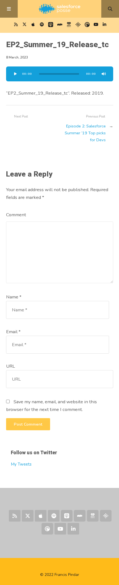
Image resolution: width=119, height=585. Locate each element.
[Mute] (104, 73)
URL (10, 366)
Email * (13, 331)
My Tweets (21, 464)
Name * (13, 297)
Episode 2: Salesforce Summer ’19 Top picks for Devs (85, 133)
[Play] (15, 73)
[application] (59, 73)
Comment (16, 215)
